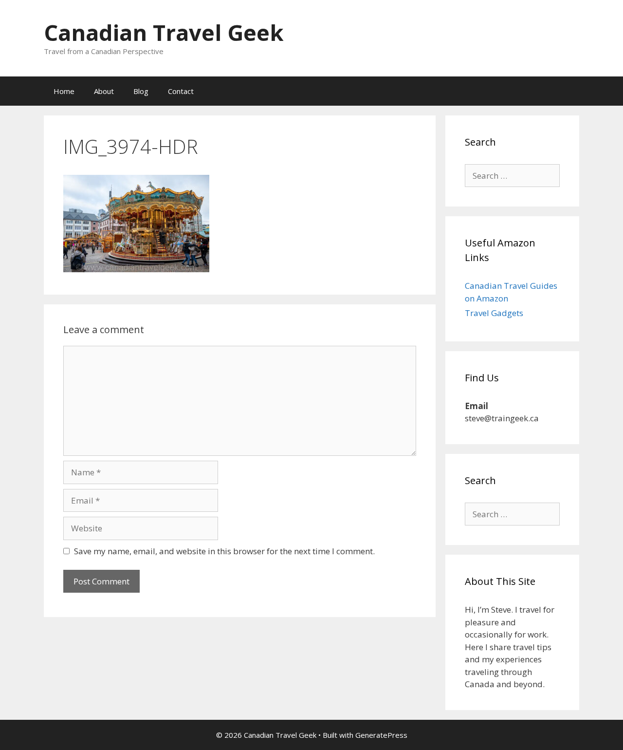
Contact (181, 91)
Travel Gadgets (494, 313)
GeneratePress (381, 735)
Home (64, 91)
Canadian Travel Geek (164, 32)
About (104, 91)
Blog (140, 91)
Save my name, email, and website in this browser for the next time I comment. (224, 551)
